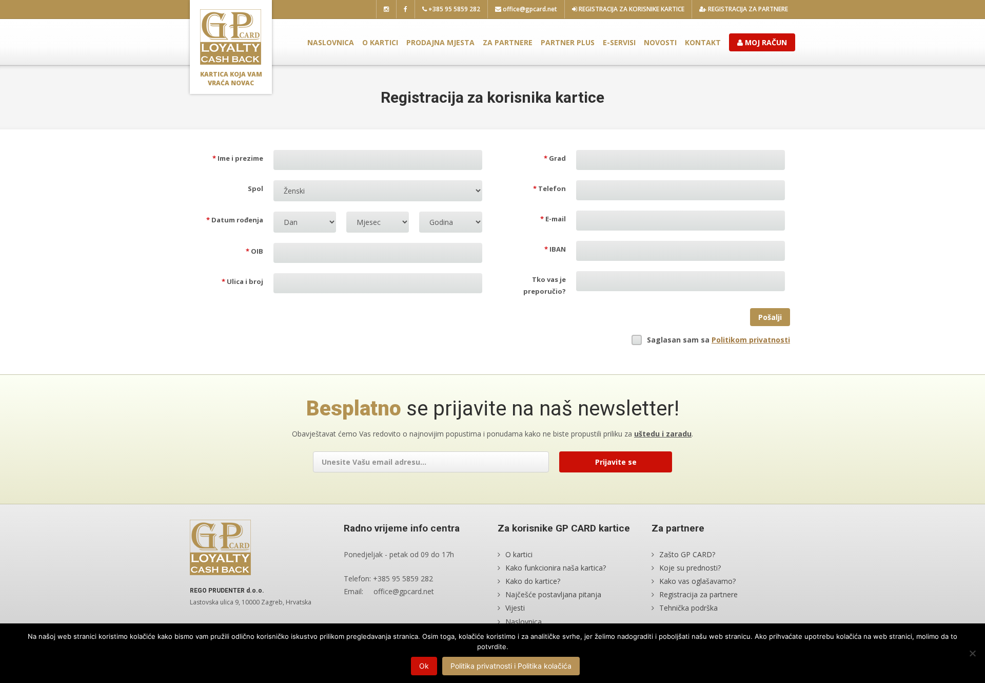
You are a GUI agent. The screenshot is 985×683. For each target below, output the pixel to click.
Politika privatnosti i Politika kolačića (511, 665)
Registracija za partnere (747, 9)
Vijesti (515, 608)
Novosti (660, 42)
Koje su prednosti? (690, 568)
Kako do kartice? (532, 581)
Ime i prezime (237, 158)
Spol (255, 188)
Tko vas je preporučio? (544, 285)
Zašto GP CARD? (687, 554)
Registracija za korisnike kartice (630, 9)
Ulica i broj (242, 281)
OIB (254, 251)
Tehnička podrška (688, 608)
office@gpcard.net (529, 9)
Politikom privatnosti (751, 340)
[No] (972, 653)
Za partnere (508, 42)
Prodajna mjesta (440, 42)
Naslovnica (330, 42)
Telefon (549, 188)
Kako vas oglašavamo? (697, 581)
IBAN (555, 249)
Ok (424, 665)
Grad (555, 158)
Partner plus (568, 42)
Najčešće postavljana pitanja (553, 594)
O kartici (380, 42)
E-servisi (619, 42)
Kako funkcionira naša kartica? (555, 568)
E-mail (553, 218)
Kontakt (703, 42)
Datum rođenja (234, 219)
